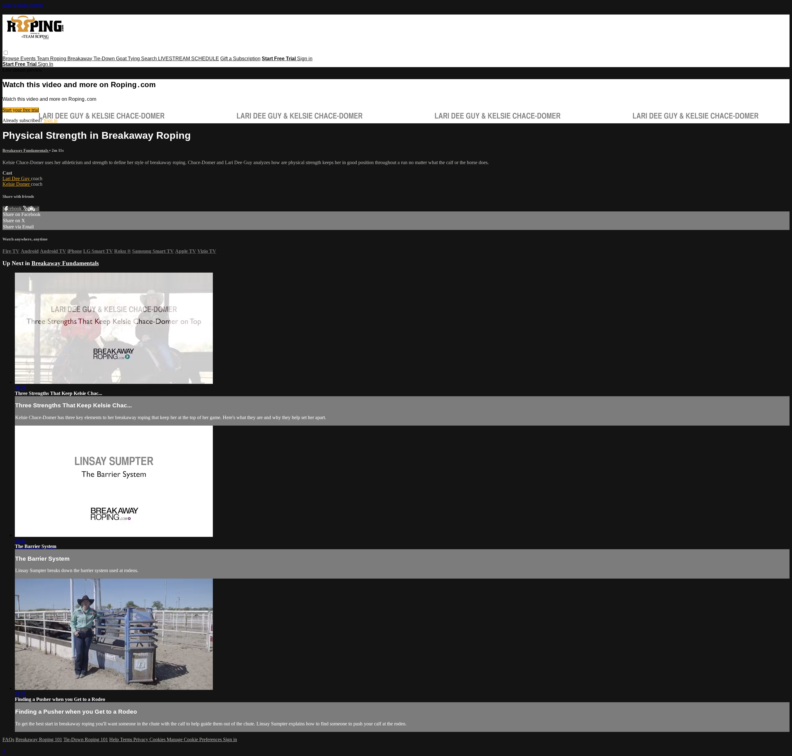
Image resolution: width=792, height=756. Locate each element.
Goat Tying (128, 58)
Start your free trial (20, 110)
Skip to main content (22, 5)
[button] (6, 53)
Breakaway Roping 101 (38, 739)
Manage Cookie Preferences (195, 739)
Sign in (304, 58)
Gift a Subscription (240, 58)
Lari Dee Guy (16, 178)
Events (28, 58)
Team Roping (52, 58)
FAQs (8, 739)
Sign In (45, 64)
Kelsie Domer (16, 184)
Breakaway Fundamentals (25, 150)
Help (114, 739)
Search (149, 58)
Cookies (158, 739)
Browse (11, 58)
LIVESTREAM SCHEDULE (188, 58)
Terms (126, 739)
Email (33, 208)
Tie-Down (104, 58)
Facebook (12, 208)
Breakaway (80, 58)
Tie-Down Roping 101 (85, 739)
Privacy (141, 739)
